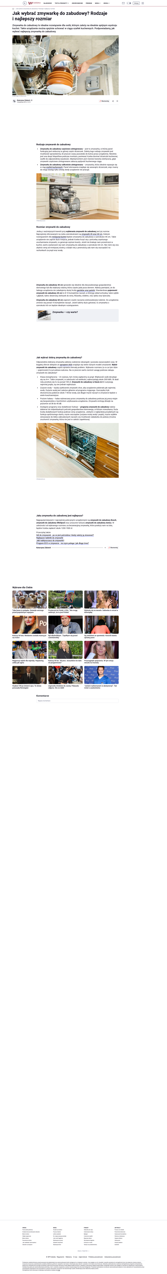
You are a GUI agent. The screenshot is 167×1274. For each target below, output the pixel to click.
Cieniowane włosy (88, 1232)
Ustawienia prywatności (112, 1257)
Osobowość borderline (120, 1234)
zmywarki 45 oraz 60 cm (92, 234)
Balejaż (86, 1234)
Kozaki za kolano (57, 1229)
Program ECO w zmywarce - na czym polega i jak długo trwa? (62, 543)
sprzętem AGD (66, 365)
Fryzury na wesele (119, 1229)
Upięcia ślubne (118, 1238)
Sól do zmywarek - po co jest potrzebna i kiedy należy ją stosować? (65, 535)
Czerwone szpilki (88, 1236)
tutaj (59, 1270)
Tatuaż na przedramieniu (90, 1244)
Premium (89, 3)
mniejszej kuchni (59, 237)
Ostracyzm (117, 1240)
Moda (97, 3)
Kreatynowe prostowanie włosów (31, 1232)
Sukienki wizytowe (58, 1242)
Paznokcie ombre (27, 1240)
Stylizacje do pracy (58, 1240)
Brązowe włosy (88, 1238)
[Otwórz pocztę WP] (123, 3)
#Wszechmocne (77, 3)
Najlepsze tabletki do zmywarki (49, 538)
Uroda (106, 3)
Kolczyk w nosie (88, 1242)
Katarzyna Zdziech (23, 100)
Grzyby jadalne (118, 1242)
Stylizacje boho (57, 1244)
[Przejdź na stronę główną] (25, 5)
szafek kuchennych (54, 167)
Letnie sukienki (57, 1234)
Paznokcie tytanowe (120, 1232)
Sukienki (117, 1244)
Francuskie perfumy (27, 1229)
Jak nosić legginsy (58, 1238)
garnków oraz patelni (86, 290)
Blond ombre (25, 1234)
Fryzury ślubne (57, 1232)
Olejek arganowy (26, 1236)
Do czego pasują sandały (59, 1236)
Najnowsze (48, 3)
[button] (128, 3)
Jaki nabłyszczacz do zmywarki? (50, 540)
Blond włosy (25, 1238)
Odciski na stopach (27, 1244)
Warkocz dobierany (120, 1236)
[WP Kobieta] (36, 3)
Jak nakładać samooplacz (29, 1242)
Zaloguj (136, 3)
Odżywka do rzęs (88, 1229)
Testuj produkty (61, 3)
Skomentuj (105, 101)
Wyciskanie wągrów (89, 1240)
